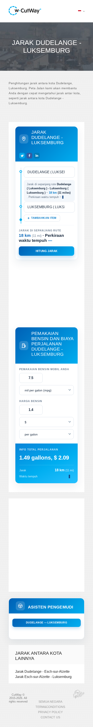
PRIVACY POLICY (50, 712)
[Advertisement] (46, 292)
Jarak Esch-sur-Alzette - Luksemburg (43, 677)
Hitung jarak (47, 251)
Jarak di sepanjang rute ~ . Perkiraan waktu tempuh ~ (49, 191)
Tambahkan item (43, 218)
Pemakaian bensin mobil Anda (44, 369)
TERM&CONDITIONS (50, 707)
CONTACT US (50, 717)
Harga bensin (30, 401)
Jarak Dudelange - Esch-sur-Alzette (42, 671)
